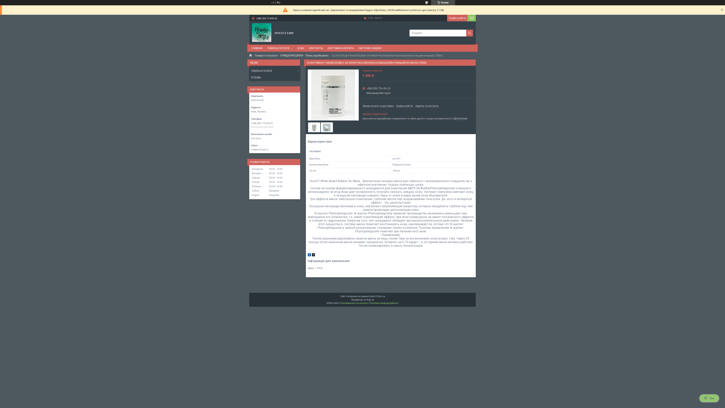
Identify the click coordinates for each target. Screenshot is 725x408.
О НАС (301, 48)
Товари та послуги (266, 55)
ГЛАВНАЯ (256, 48)
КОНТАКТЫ (316, 48)
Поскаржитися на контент (354, 303)
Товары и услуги (261, 70)
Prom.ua (380, 296)
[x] (313, 255)
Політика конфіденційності (384, 303)
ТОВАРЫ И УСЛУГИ (278, 48)
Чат (712, 398)
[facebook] (309, 255)
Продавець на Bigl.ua (362, 299)
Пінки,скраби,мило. (317, 55)
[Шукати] (469, 33)
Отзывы (256, 77)
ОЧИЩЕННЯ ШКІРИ (291, 55)
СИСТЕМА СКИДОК (370, 48)
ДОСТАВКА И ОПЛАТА (341, 48)
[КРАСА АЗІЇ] (261, 32)
